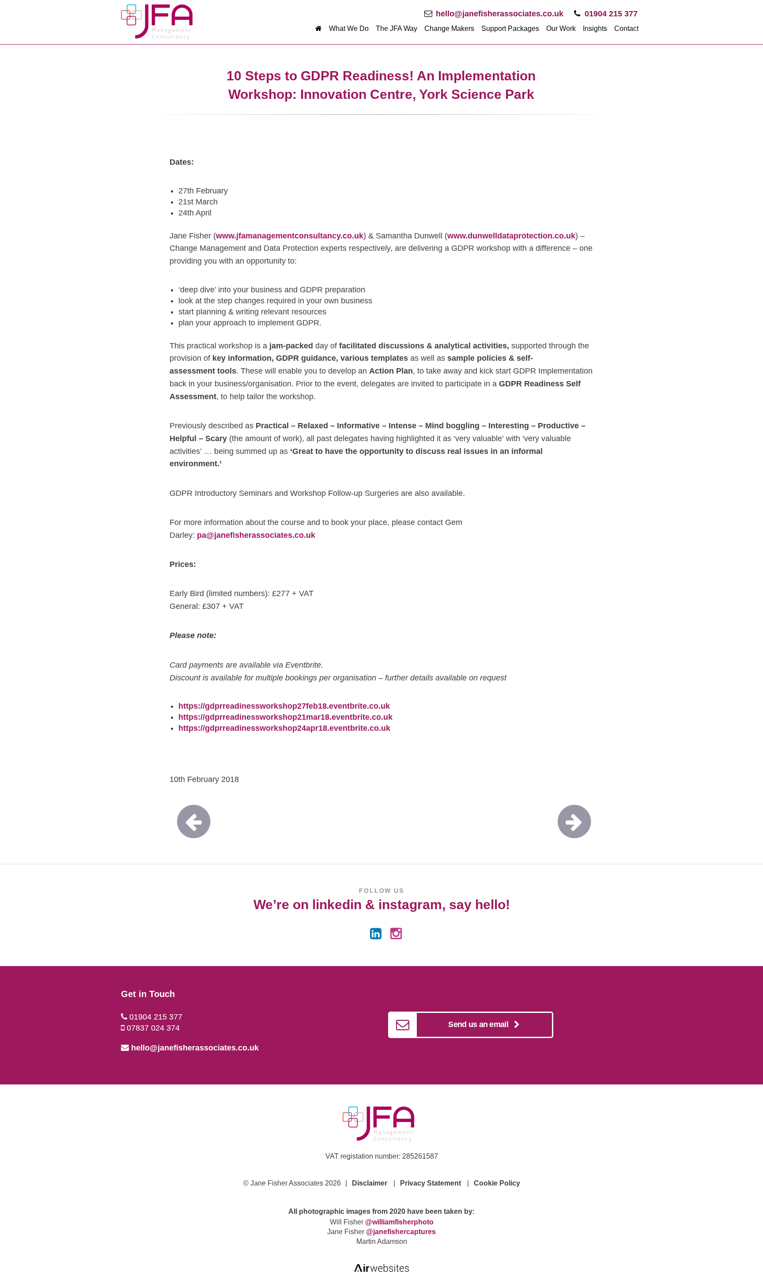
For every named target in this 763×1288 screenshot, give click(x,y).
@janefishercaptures (401, 1231)
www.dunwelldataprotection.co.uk (511, 235)
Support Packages (510, 28)
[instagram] (396, 933)
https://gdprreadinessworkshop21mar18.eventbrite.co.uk (285, 717)
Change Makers (449, 28)
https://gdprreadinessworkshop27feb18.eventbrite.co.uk (284, 706)
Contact (626, 28)
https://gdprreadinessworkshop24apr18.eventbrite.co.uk (284, 728)
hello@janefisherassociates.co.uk (499, 13)
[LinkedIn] (376, 933)
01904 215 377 (611, 13)
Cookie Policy (497, 1183)
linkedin (337, 904)
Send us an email (481, 1024)
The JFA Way (396, 28)
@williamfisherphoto (399, 1222)
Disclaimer (369, 1183)
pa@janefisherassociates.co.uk (256, 535)
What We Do (349, 28)
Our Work (561, 28)
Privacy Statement (430, 1183)
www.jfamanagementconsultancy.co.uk (289, 235)
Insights (595, 28)
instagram (410, 904)
